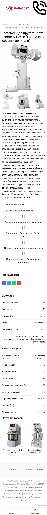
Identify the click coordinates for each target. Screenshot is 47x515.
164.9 (42, 316)
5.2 (43, 364)
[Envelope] (19, 283)
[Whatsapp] (14, 283)
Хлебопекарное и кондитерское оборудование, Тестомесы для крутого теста (30, 339)
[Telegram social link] (33, 504)
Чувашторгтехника (34, 469)
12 (44, 392)
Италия (41, 398)
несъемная (40, 322)
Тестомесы (37, 27)
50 (41, 329)
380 (43, 371)
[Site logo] (17, 8)
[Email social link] (17, 504)
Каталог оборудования (20, 24)
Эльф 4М (13, 469)
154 (43, 378)
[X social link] (14, 504)
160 (43, 309)
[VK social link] (29, 504)
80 (44, 385)
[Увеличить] (4, 88)
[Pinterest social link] (20, 504)
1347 (43, 302)
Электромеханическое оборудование (16, 27)
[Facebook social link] (10, 504)
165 (43, 405)
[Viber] (4, 283)
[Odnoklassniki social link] (23, 504)
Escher (41, 412)
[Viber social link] (36, 504)
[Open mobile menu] (3, 8)
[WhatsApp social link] (26, 504)
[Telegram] (9, 283)
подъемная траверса (40, 357)
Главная (5, 24)
